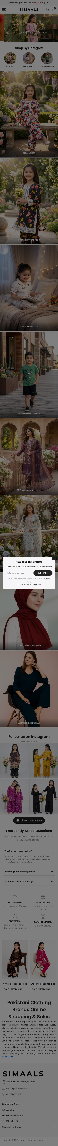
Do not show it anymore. (31, 584)
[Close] (54, 558)
